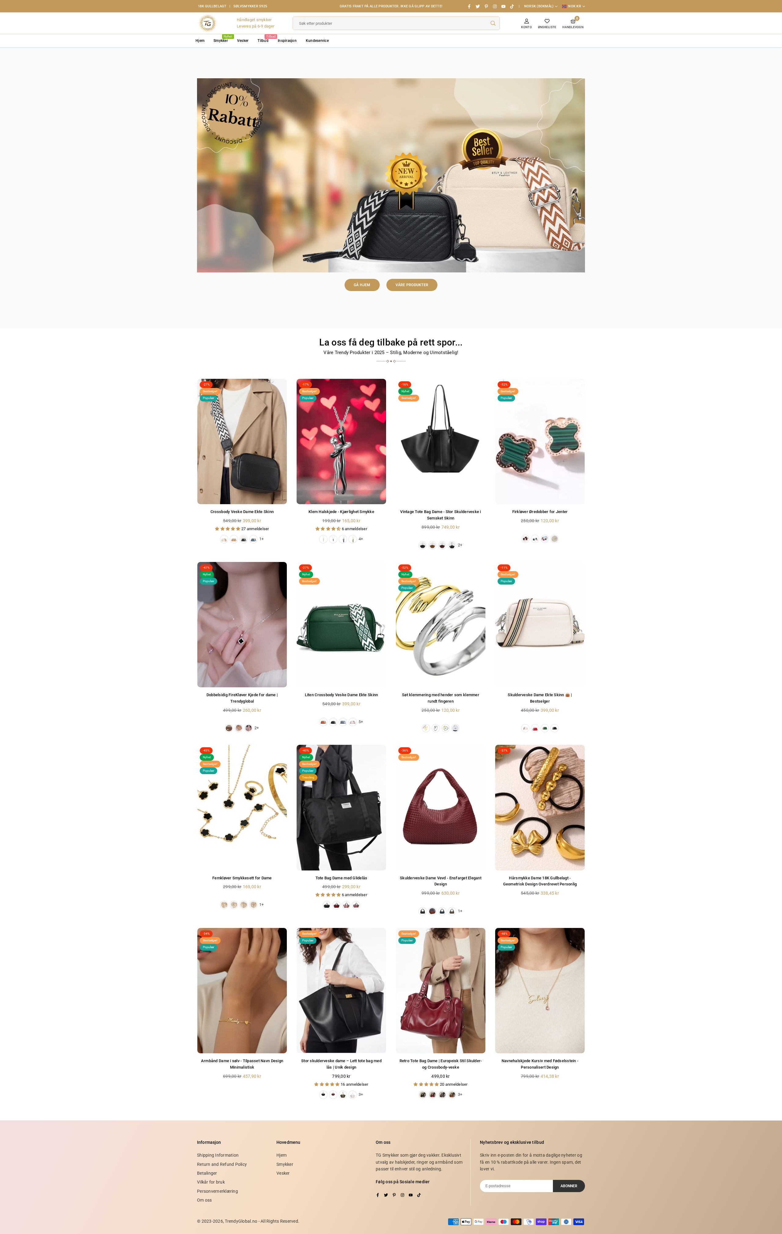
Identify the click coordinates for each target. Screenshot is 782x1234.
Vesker (243, 41)
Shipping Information (218, 1155)
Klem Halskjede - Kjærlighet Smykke (341, 511)
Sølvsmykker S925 (250, 6)
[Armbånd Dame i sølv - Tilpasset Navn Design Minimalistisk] (242, 990)
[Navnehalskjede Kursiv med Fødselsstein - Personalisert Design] (540, 990)
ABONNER (569, 1186)
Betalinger (207, 1173)
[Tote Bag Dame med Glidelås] (341, 807)
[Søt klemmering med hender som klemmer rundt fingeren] (440, 624)
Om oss (204, 1200)
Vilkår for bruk (211, 1182)
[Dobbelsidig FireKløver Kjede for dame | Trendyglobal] (242, 624)
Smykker (223, 39)
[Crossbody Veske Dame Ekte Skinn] (242, 441)
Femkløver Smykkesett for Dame (242, 878)
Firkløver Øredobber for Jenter (540, 511)
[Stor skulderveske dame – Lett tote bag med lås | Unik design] (341, 990)
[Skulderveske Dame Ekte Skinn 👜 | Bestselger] (540, 624)
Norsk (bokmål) (539, 6)
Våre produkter (412, 285)
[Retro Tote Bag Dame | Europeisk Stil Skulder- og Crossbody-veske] (440, 990)
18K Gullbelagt (212, 6)
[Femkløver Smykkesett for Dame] (242, 807)
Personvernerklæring (217, 1191)
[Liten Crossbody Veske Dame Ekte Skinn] (341, 624)
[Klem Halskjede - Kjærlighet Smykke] (341, 441)
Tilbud (265, 39)
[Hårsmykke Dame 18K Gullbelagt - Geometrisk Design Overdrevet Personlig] (540, 807)
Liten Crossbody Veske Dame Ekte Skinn (341, 695)
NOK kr (574, 6)
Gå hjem (362, 285)
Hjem (200, 41)
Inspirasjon (287, 41)
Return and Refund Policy (222, 1164)
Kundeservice (317, 41)
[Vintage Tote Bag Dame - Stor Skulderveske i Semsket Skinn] (440, 441)
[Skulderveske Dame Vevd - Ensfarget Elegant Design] (440, 807)
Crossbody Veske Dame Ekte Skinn (242, 511)
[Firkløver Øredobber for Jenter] (540, 441)
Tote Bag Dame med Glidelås (341, 878)
